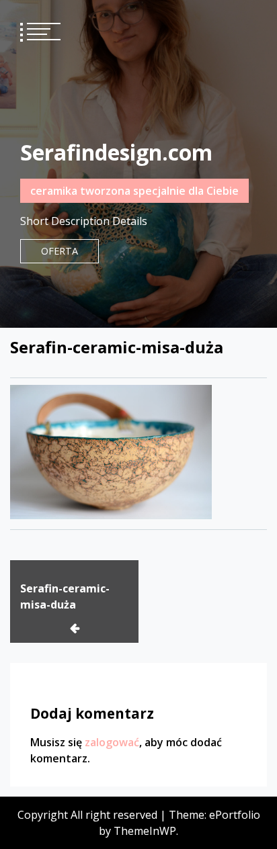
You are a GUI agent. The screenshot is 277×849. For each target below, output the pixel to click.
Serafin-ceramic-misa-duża (65, 596)
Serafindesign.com (116, 152)
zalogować (112, 742)
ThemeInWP (145, 830)
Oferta (59, 250)
